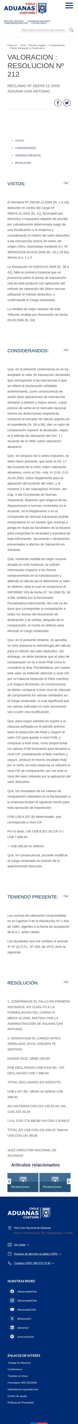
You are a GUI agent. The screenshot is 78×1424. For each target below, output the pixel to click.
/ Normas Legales (37, 45)
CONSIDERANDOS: (25, 148)
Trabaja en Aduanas (19, 1362)
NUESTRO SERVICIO (14, 21)
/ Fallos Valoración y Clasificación (27, 48)
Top (65, 183)
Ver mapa (19, 1244)
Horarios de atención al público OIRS (36, 1253)
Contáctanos (15, 1369)
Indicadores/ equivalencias (23, 1389)
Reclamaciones (20, 1186)
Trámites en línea (18, 1375)
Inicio (23, 45)
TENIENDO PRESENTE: (28, 155)
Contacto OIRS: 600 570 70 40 (32, 1263)
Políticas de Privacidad (21, 1402)
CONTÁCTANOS (39, 23)
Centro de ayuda (17, 1396)
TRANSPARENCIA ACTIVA (16, 23)
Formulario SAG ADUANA (22, 1382)
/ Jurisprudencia (56, 45)
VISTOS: (20, 140)
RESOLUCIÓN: (23, 163)
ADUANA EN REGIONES (39, 21)
